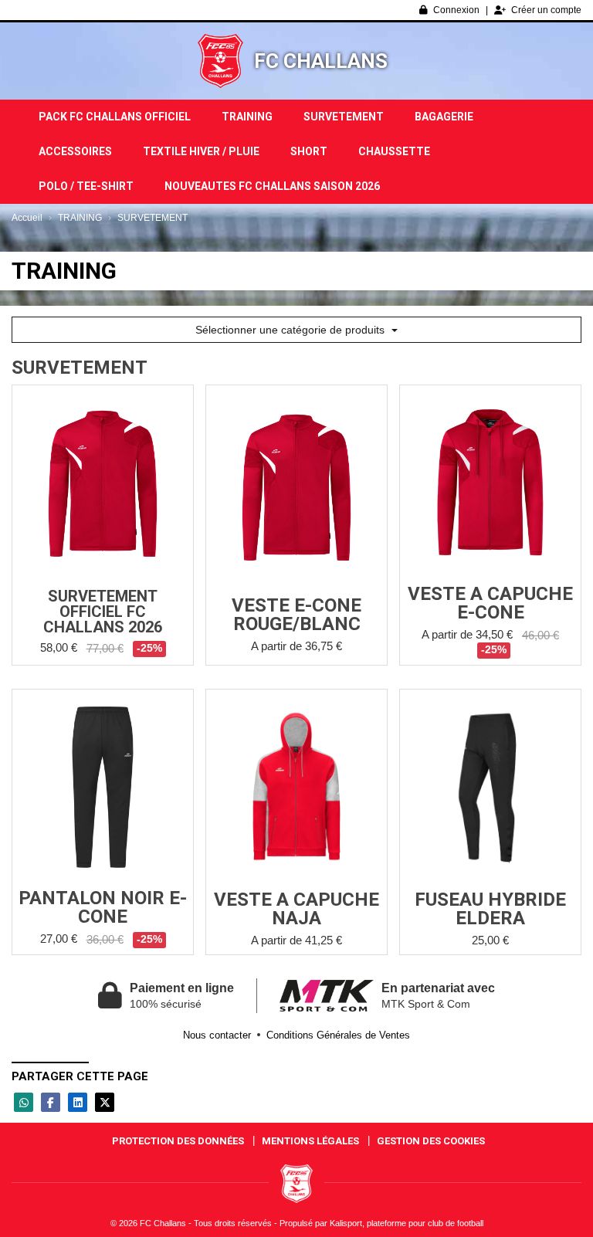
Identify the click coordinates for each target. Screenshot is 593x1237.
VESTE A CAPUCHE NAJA (296, 909)
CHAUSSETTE (394, 151)
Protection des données (178, 1141)
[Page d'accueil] (220, 61)
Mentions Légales (310, 1141)
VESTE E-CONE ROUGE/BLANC (296, 615)
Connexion (456, 10)
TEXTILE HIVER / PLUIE (201, 151)
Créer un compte (546, 10)
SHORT (308, 151)
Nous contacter (217, 1035)
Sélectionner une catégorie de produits (291, 330)
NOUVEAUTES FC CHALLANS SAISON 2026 (272, 186)
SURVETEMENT (343, 116)
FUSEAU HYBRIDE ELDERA (490, 909)
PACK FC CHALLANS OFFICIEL (115, 116)
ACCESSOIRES (75, 151)
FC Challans (321, 61)
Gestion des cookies (431, 1141)
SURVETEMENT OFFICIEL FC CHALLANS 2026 (102, 611)
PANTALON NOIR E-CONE (103, 907)
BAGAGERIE (444, 116)
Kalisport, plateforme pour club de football (406, 1223)
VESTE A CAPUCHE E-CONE (490, 603)
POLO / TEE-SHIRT (86, 186)
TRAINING (247, 116)
